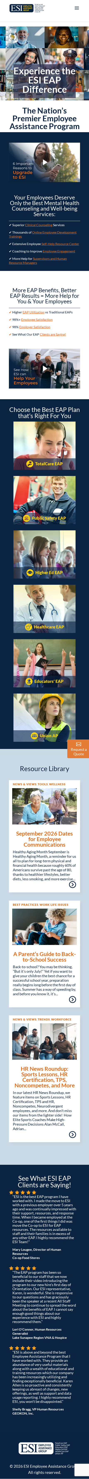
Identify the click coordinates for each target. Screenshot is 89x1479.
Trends (44, 1019)
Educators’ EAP (49, 681)
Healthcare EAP (48, 626)
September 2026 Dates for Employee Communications (44, 839)
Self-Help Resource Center (60, 244)
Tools (43, 784)
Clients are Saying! (53, 334)
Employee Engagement (59, 251)
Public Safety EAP (48, 518)
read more (72, 886)
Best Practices (25, 904)
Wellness (57, 784)
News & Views (25, 784)
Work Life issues (54, 904)
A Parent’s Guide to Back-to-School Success (44, 956)
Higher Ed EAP (49, 572)
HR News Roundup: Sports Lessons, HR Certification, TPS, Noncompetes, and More (44, 1077)
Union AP (48, 735)
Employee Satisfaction (37, 319)
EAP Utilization (33, 312)
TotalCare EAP (48, 463)
